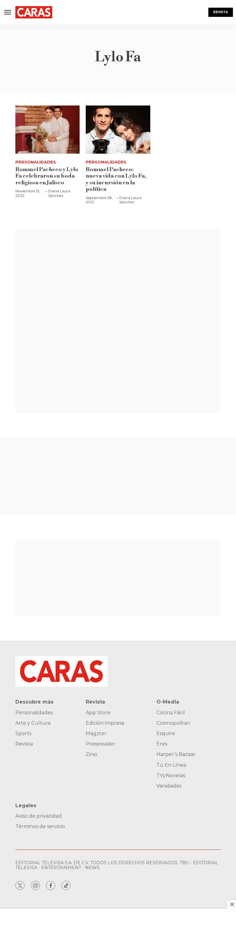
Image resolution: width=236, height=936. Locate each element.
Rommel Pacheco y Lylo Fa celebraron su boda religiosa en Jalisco (46, 176)
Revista (220, 12)
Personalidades (35, 161)
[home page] (33, 12)
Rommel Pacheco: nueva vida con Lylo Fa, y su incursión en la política (116, 179)
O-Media (167, 702)
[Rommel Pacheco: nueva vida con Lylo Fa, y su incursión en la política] (118, 129)
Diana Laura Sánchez (59, 193)
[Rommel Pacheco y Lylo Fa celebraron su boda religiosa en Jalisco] (47, 129)
